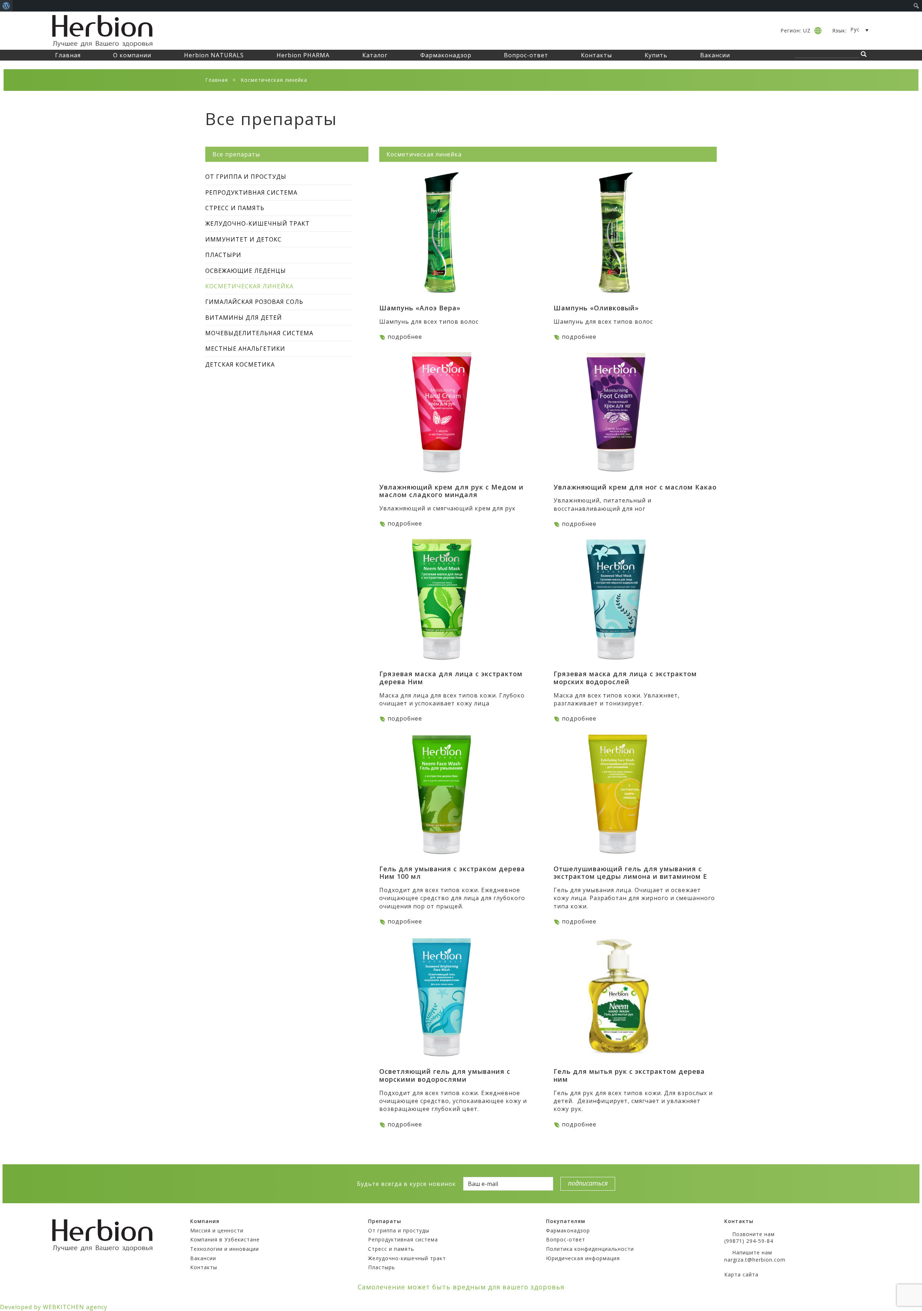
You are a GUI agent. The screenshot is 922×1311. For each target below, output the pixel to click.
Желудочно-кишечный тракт (257, 223)
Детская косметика (240, 364)
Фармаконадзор (445, 55)
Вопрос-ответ (526, 55)
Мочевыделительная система (259, 333)
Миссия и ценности (216, 1230)
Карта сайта (741, 1274)
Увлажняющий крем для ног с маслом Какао (635, 487)
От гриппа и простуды (245, 177)
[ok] (323, 1183)
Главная (68, 55)
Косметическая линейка (249, 286)
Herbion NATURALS (214, 55)
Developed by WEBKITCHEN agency (53, 1307)
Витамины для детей (243, 318)
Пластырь (381, 1267)
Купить (656, 55)
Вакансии (715, 55)
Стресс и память (234, 208)
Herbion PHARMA (303, 55)
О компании (132, 55)
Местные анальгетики (245, 349)
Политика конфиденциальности (590, 1248)
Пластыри (223, 255)
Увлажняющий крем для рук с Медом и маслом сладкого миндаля (451, 491)
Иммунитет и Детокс (243, 239)
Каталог (375, 55)
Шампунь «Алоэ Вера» (420, 308)
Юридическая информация (583, 1258)
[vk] (310, 1183)
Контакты (596, 55)
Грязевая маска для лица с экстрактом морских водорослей (625, 677)
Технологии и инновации (224, 1248)
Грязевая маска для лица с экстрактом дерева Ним (451, 677)
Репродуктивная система (251, 192)
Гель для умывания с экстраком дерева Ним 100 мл (452, 872)
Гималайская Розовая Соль (254, 302)
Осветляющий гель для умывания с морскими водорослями (444, 1075)
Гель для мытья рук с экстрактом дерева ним (629, 1075)
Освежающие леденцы (245, 271)
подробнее (405, 337)
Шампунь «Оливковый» (596, 308)
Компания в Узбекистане (225, 1239)
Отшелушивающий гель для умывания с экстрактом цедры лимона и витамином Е (630, 872)
